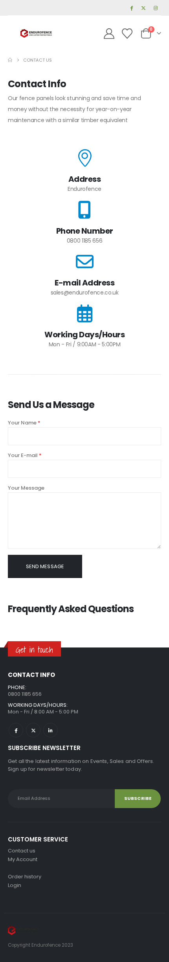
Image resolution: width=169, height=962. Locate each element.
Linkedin (50, 730)
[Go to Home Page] (10, 60)
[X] (143, 8)
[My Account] (109, 33)
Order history (24, 876)
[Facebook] (131, 8)
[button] (14, 33)
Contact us (21, 850)
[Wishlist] (127, 33)
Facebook (16, 730)
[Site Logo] (36, 33)
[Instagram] (156, 8)
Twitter (33, 730)
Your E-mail (25, 455)
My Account (22, 859)
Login (14, 885)
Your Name (24, 422)
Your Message (26, 488)
